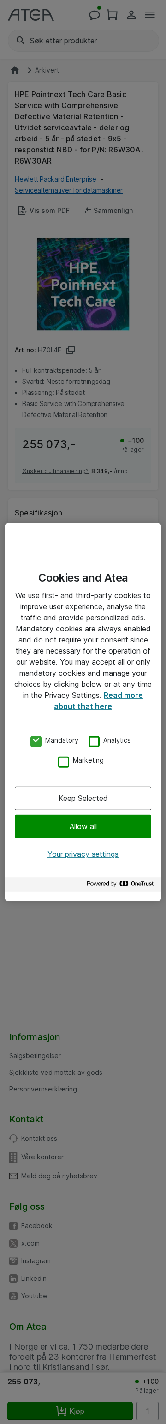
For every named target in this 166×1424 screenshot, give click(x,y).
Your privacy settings (83, 854)
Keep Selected (83, 798)
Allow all (83, 826)
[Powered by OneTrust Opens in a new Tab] (122, 886)
